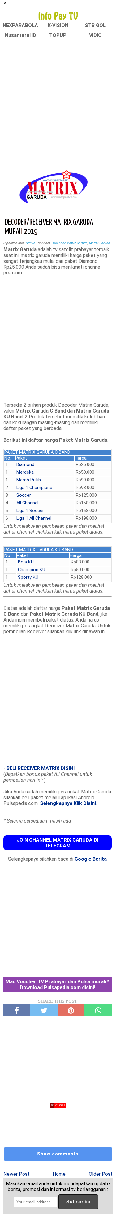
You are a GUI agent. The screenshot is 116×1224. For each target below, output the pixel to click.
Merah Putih (28, 480)
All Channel (27, 503)
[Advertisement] (58, 106)
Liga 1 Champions (34, 487)
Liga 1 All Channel (33, 518)
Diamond (25, 464)
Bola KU (26, 562)
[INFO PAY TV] (58, 15)
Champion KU (31, 569)
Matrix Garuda (99, 243)
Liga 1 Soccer (30, 510)
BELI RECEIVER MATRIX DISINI (40, 768)
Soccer (23, 495)
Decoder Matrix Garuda (70, 243)
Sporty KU (28, 577)
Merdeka (25, 472)
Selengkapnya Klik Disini (68, 803)
